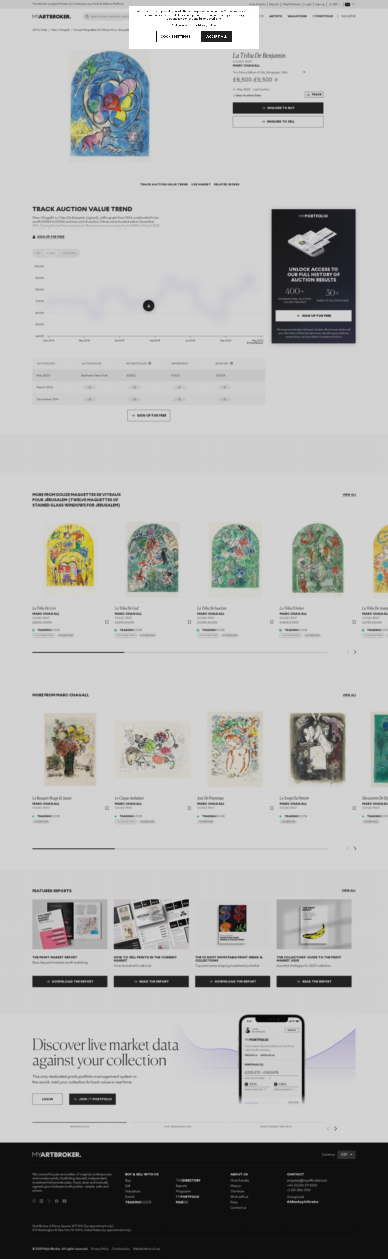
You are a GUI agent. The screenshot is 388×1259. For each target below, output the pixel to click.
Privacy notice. (207, 25)
